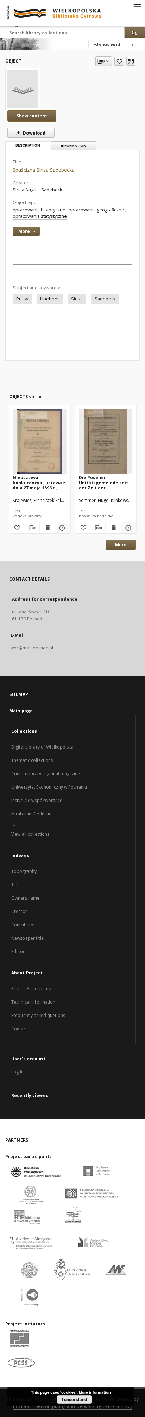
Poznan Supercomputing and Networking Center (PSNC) (72, 1406)
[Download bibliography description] (31, 528)
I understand (74, 1399)
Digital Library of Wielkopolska (42, 747)
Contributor (23, 925)
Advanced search (107, 44)
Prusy (22, 299)
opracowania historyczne (39, 210)
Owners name (25, 898)
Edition (18, 951)
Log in (17, 1072)
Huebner (49, 299)
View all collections (30, 834)
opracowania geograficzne (96, 210)
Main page (21, 711)
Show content (32, 116)
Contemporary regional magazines (46, 774)
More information (95, 1392)
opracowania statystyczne (40, 216)
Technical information (33, 1002)
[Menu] (137, 5)
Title (15, 885)
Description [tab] (27, 145)
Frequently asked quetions (38, 1015)
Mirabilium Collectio (31, 814)
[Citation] (130, 61)
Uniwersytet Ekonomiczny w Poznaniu (49, 787)
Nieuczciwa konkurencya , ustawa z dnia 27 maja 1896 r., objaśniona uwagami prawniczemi (39, 482)
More (121, 545)
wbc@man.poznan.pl (32, 648)
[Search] (135, 32)
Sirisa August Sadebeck (37, 190)
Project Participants (31, 989)
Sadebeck (105, 299)
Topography (24, 871)
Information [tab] (73, 145)
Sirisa (77, 299)
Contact (19, 1029)
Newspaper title (27, 938)
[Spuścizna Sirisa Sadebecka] (22, 89)
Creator (19, 911)
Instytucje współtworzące (36, 800)
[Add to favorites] (119, 61)
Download (33, 133)
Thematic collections (32, 760)
